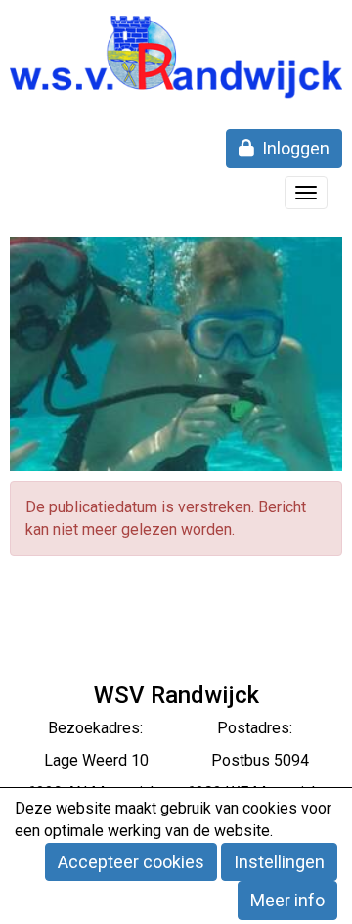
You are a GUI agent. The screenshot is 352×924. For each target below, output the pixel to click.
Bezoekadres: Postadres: (176, 728)
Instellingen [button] (279, 862)
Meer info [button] (287, 900)
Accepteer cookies (131, 862)
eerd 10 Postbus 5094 (202, 760)
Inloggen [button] (292, 148)
